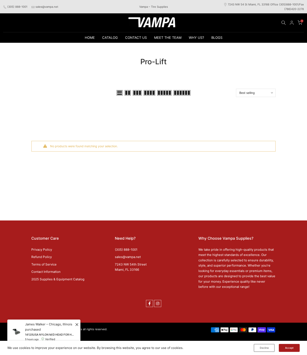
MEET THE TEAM (167, 37)
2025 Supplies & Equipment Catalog (57, 279)
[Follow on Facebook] (149, 303)
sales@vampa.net (47, 6)
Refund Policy (41, 257)
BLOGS (216, 37)
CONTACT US (136, 37)
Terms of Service (44, 264)
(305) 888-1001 (17, 6)
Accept (289, 347)
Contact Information (46, 272)
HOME (90, 37)
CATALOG (110, 37)
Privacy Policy (41, 250)
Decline (264, 347)
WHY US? (196, 37)
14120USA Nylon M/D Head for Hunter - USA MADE (49, 334)
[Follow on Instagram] (157, 303)
